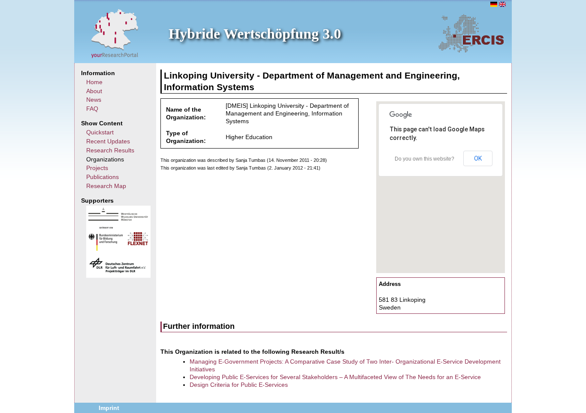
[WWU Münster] (118, 218)
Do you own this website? (424, 159)
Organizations (105, 159)
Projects (97, 167)
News (93, 99)
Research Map (106, 185)
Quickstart (100, 132)
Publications (102, 176)
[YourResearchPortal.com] (115, 33)
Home (94, 82)
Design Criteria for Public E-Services (239, 384)
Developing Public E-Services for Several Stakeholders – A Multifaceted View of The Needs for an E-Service (335, 377)
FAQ (92, 108)
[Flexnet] (138, 243)
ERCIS (471, 33)
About (94, 91)
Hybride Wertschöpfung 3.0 (255, 34)
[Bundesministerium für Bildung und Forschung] (105, 248)
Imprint (109, 407)
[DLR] (117, 271)
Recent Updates (108, 141)
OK (478, 158)
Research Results (110, 150)
